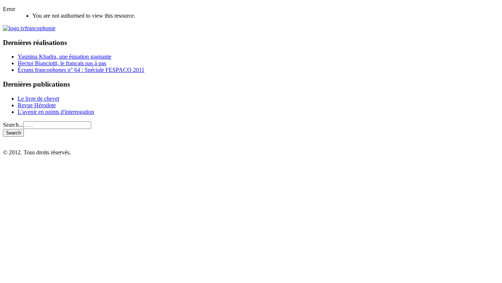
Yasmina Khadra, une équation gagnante (64, 56)
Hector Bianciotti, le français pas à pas (62, 63)
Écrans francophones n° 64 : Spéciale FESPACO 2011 (81, 70)
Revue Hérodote (37, 105)
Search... (13, 125)
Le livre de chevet (38, 98)
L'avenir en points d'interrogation (56, 112)
